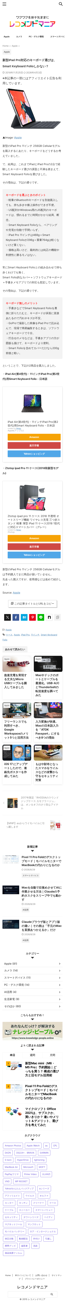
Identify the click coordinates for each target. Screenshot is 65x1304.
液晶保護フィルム (13, 1253)
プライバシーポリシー (35, 1279)
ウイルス (30, 1195)
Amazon (34, 437)
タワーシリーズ (30, 1217)
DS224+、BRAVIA (25, 1152)
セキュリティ (11, 1217)
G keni (8, 1160)
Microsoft (28, 1167)
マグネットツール (13, 1224)
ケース (9, 634)
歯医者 (24, 1245)
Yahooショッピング (34, 453)
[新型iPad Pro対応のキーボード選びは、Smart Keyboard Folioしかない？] (24, 617)
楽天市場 (34, 445)
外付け (36, 1238)
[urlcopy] (57, 617)
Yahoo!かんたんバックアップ (19, 1188)
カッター (9, 1202)
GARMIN (44, 1152)
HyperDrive (23, 1160)
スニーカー (24, 1210)
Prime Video (30, 1174)
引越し (48, 1238)
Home (8, 1275)
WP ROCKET (21, 1181)
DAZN (8, 1152)
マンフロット (34, 1224)
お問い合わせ (41, 1275)
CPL (55, 1145)
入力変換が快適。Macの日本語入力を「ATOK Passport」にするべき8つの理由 (48, 729)
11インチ (35, 634)
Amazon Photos (13, 1145)
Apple (18, 137)
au (46, 1145)
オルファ (44, 1195)
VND (7, 1181)
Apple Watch (33, 1145)
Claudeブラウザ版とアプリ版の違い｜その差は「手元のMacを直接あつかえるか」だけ (42, 925)
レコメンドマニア (32, 1287)
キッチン (23, 1202)
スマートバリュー (44, 1210)
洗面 (35, 1245)
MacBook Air (11, 1167)
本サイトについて (23, 1275)
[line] (41, 617)
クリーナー (38, 1202)
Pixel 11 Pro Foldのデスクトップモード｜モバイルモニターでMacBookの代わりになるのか (41, 861)
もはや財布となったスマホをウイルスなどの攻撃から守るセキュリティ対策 (47, 772)
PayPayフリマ (12, 1174)
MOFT (42, 1167)
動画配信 (23, 1238)
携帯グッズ (10, 1245)
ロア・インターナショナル (43, 1231)
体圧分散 (9, 1238)
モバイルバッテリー (14, 1231)
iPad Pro (25, 634)
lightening (39, 1160)
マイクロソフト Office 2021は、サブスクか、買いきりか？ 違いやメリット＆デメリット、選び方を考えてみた (42, 1117)
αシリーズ (44, 1188)
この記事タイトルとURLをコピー (34, 603)
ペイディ (48, 1217)
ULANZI (46, 1174)
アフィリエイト (12, 1195)
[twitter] (7, 617)
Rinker (18, 428)
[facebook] (15, 617)
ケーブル (9, 1210)
